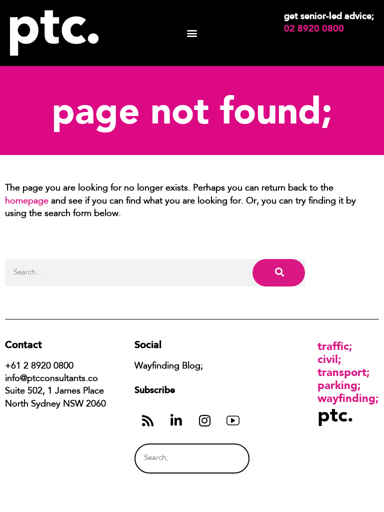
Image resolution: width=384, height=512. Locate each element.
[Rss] (147, 421)
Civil (328, 359)
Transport (342, 372)
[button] (192, 33)
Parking (338, 385)
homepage (26, 201)
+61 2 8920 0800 (39, 366)
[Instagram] (205, 421)
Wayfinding (347, 398)
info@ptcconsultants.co (51, 379)
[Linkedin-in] (176, 421)
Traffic (333, 346)
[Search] (278, 272)
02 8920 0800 (314, 28)
